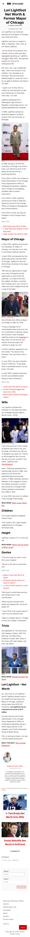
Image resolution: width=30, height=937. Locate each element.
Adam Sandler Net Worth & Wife (15, 234)
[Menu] (3, 4)
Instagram (22, 337)
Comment (5, 857)
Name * (6, 871)
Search (6, 924)
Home (3, 788)
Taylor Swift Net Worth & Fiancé (15, 387)
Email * (6, 879)
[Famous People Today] (15, 4)
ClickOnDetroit (7, 464)
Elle (6, 59)
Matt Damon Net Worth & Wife (14, 226)
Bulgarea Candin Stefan (16, 25)
